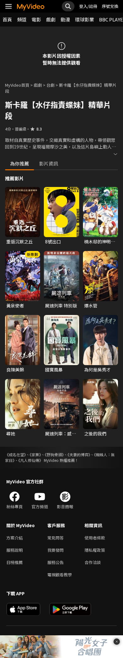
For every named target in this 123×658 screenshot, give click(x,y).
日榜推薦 (14, 562)
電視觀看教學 (59, 575)
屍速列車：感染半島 (60, 433)
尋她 (10, 433)
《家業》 (35, 454)
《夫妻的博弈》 (78, 454)
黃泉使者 (15, 305)
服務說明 (14, 550)
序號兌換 (110, 6)
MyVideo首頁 (17, 85)
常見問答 (55, 538)
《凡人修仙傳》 (30, 460)
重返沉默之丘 (19, 241)
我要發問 (55, 550)
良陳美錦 (15, 369)
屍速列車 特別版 (61, 305)
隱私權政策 (95, 550)
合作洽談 (93, 562)
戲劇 (51, 19)
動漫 (65, 19)
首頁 (7, 19)
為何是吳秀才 (97, 369)
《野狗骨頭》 (54, 454)
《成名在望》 (15, 454)
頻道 (21, 19)
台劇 (50, 85)
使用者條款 (95, 538)
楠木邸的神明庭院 (99, 241)
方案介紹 (14, 538)
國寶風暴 (54, 369)
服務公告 (55, 562)
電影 (36, 19)
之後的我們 (95, 433)
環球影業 (84, 19)
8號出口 (53, 241)
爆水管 (90, 305)
